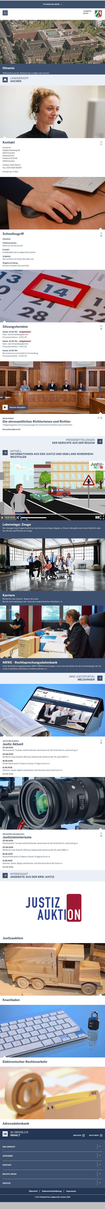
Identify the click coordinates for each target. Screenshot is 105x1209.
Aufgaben (8, 1156)
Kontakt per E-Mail (10, 172)
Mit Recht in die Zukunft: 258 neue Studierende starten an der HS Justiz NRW (34, 757)
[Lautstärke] (33, 517)
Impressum (71, 1191)
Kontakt (9, 142)
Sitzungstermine (15, 327)
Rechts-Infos (10, 1174)
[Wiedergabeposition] (52, 514)
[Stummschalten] (17, 517)
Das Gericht (9, 1147)
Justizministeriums (17, 836)
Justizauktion (13, 938)
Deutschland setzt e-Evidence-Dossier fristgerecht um (25, 763)
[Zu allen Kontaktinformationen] (52, 112)
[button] (101, 142)
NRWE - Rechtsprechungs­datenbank (30, 662)
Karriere (9, 595)
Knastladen (11, 1000)
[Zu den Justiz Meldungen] (52, 710)
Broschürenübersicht (11, 429)
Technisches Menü (51, 4)
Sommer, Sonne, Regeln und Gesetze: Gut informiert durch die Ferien (31, 770)
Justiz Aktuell (13, 743)
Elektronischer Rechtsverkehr (25, 1062)
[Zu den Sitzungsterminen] (52, 296)
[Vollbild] (102, 517)
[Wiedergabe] (2, 517)
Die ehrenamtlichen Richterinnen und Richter (37, 420)
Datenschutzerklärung (52, 1191)
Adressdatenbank (16, 1124)
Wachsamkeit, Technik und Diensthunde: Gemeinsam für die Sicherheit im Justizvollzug (39, 750)
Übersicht (33, 1191)
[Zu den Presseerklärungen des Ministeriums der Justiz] (52, 803)
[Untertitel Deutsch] (97, 517)
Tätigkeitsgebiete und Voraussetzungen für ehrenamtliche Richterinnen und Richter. (38, 425)
